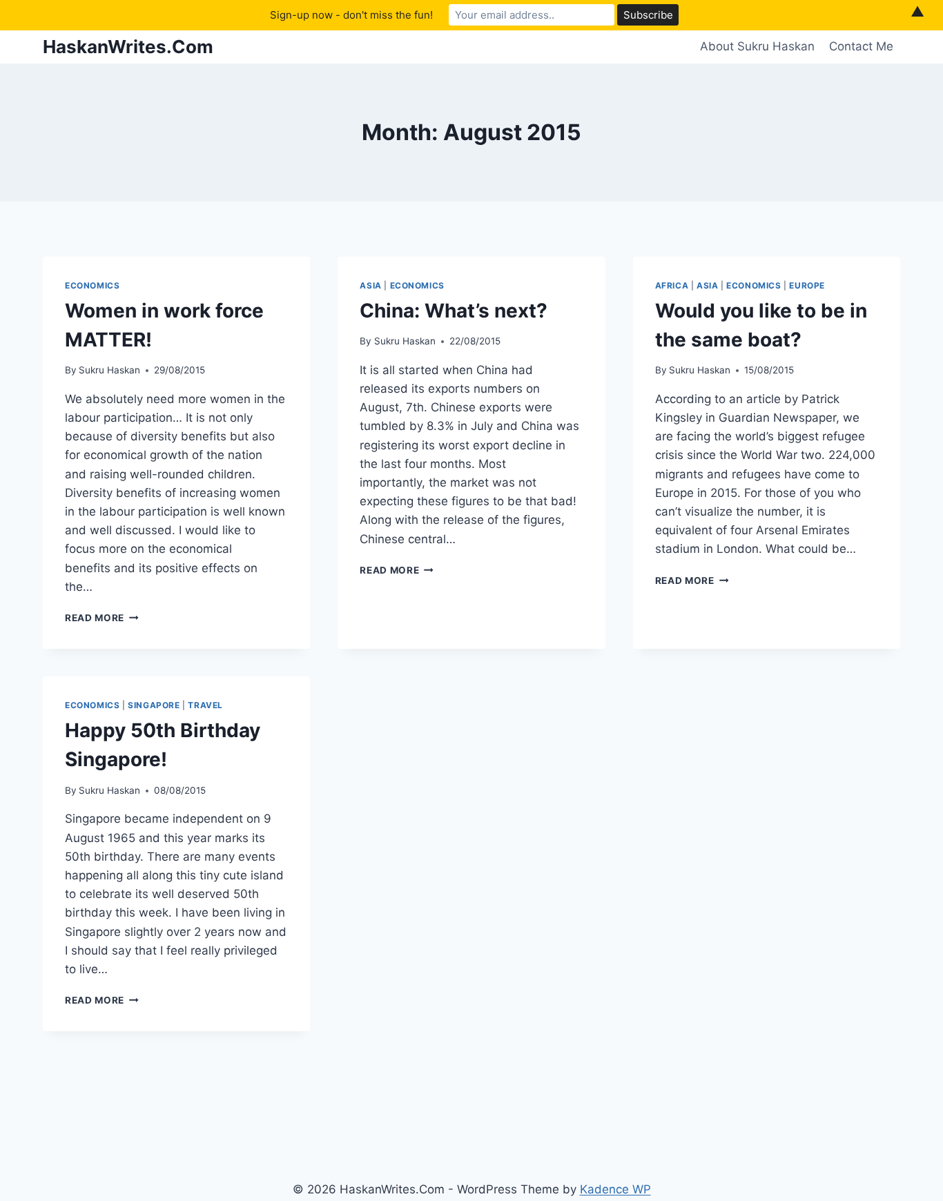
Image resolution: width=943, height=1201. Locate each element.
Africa (672, 285)
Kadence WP (615, 1189)
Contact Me (861, 46)
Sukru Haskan (109, 369)
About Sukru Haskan (757, 46)
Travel (205, 705)
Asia (370, 285)
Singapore (153, 705)
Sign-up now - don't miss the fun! (351, 14)
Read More (102, 617)
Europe (807, 285)
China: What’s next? (453, 310)
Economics (92, 285)
